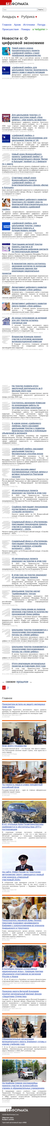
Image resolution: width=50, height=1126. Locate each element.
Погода (41, 24)
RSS (24, 1122)
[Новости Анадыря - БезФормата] (14, 3)
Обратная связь (8, 1118)
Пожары (25, 29)
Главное (7, 24)
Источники (29, 24)
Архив (17, 24)
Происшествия (10, 29)
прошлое (22, 681)
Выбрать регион (8, 1119)
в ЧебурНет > (40, 29)
